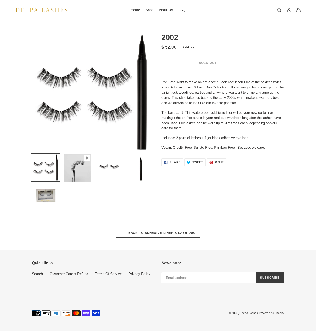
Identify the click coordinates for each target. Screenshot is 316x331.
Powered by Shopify (271, 313)
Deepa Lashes (248, 313)
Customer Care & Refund (69, 274)
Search (37, 274)
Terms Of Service (108, 274)
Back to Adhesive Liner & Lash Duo (161, 233)
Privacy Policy (139, 274)
